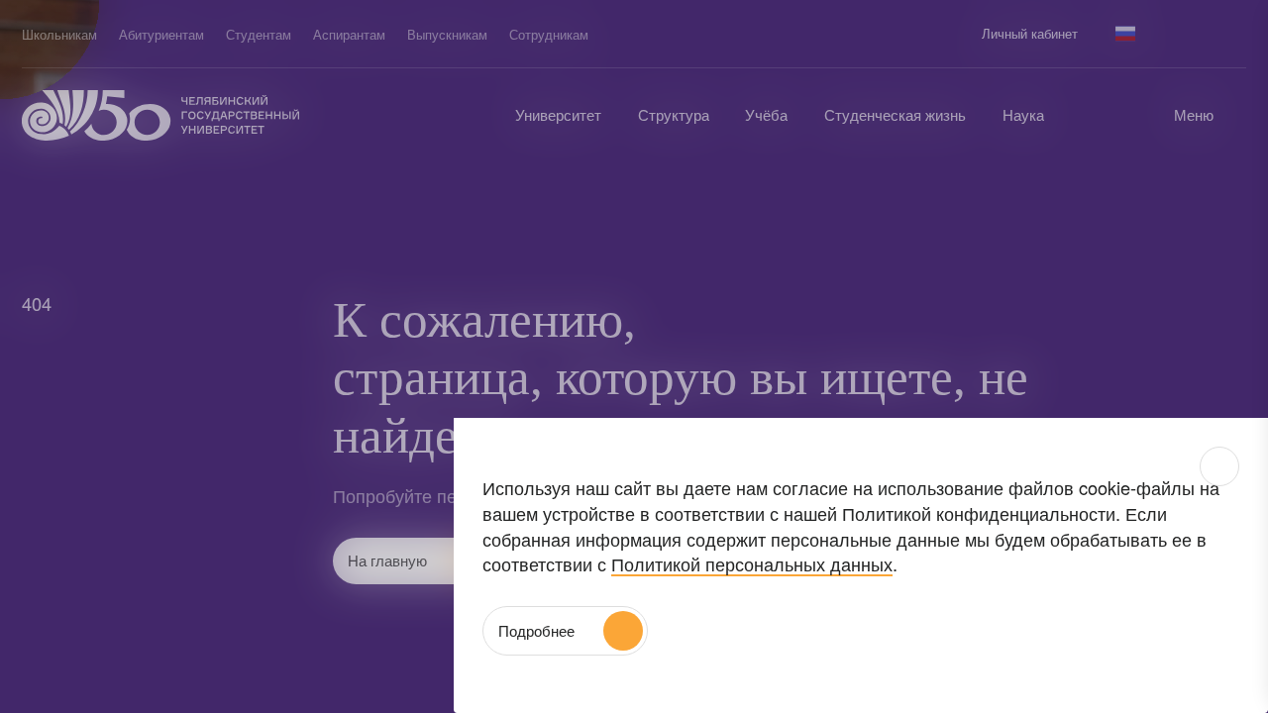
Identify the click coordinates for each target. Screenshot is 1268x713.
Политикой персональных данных (752, 563)
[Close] (1219, 466)
